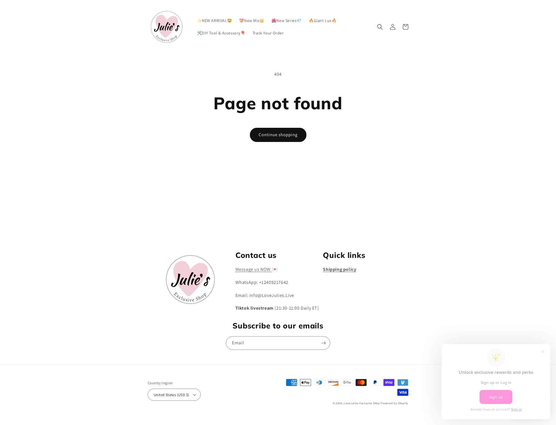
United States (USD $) (171, 394)
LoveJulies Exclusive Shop (362, 403)
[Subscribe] (323, 226)
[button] (380, 27)
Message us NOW (253, 269)
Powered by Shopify (394, 403)
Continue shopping (278, 134)
